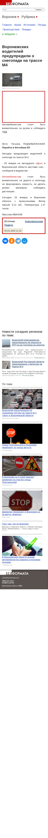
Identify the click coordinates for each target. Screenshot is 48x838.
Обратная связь (8, 581)
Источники (29, 24)
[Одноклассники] (12, 241)
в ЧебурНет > (9, 34)
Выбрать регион (8, 583)
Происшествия (11, 29)
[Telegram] (18, 241)
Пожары (26, 29)
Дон (39, 163)
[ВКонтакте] (5, 241)
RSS (20, 586)
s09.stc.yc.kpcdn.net (13, 88)
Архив (17, 24)
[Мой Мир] (24, 241)
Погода (42, 24)
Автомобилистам (11, 176)
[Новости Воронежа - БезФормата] (15, 3)
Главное (7, 24)
